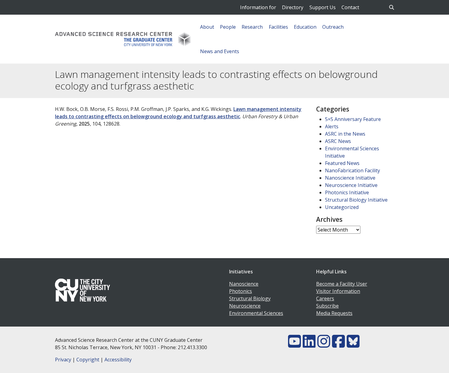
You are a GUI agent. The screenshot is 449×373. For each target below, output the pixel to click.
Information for (258, 7)
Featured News (342, 163)
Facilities (278, 26)
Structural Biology (250, 298)
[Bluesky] (353, 345)
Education (305, 26)
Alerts (331, 126)
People (228, 26)
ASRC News (338, 141)
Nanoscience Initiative (350, 177)
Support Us (322, 7)
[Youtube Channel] (294, 345)
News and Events (219, 51)
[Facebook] (338, 345)
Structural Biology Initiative (356, 199)
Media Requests (334, 313)
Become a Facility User (341, 283)
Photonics (240, 291)
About (207, 26)
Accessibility (118, 359)
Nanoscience (243, 283)
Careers (325, 298)
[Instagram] (323, 345)
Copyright (87, 359)
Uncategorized (342, 207)
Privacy (63, 359)
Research (252, 26)
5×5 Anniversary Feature (353, 119)
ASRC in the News (345, 133)
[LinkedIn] (309, 345)
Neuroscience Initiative (351, 185)
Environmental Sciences (256, 313)
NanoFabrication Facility (352, 170)
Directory (292, 7)
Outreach (333, 26)
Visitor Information (338, 291)
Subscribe (327, 305)
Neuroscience (245, 305)
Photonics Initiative (347, 192)
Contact (350, 7)
